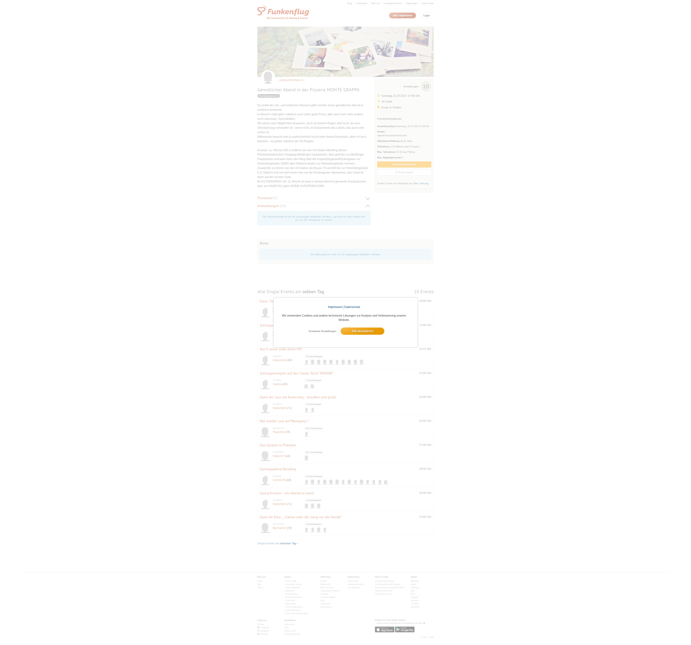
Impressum (335, 306)
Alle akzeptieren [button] (362, 331)
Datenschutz (352, 306)
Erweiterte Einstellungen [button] (322, 331)
